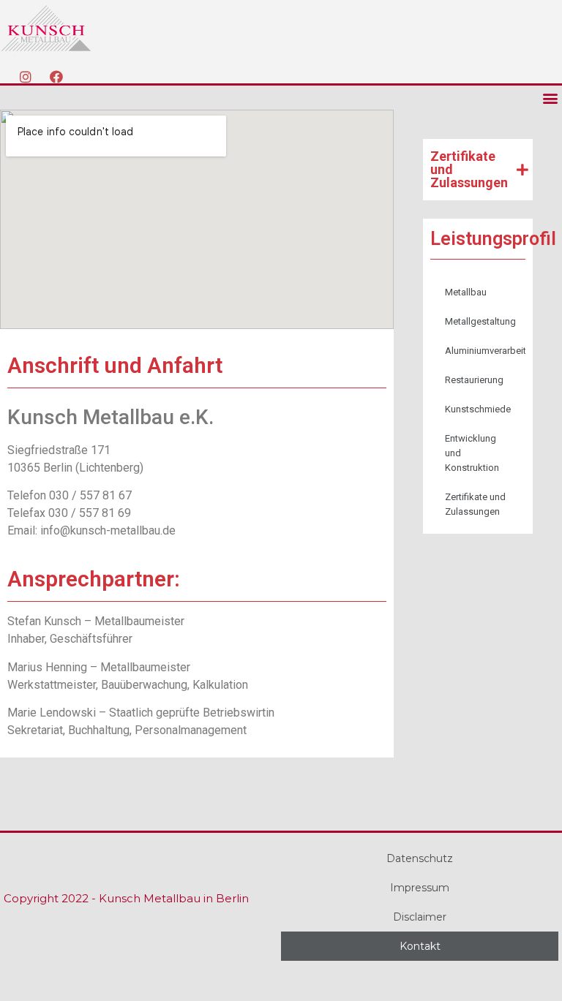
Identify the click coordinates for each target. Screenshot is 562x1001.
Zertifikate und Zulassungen (475, 504)
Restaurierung (474, 379)
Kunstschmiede (478, 409)
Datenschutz (419, 858)
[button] (550, 98)
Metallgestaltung (480, 321)
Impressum (419, 887)
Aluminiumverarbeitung (485, 350)
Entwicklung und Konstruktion (472, 453)
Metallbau (466, 292)
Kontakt (420, 946)
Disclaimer (419, 916)
